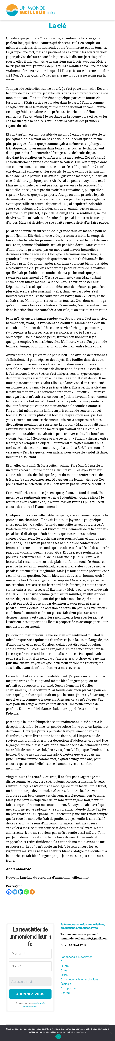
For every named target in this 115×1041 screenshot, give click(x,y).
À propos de (67, 988)
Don (63, 961)
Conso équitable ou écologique (79, 979)
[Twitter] (14, 892)
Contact (65, 992)
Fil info (64, 965)
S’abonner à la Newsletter (76, 956)
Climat (64, 970)
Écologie (65, 983)
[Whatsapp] (26, 892)
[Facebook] (9, 892)
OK (58, 1036)
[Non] (111, 1033)
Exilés (63, 974)
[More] (32, 892)
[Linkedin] (20, 892)
